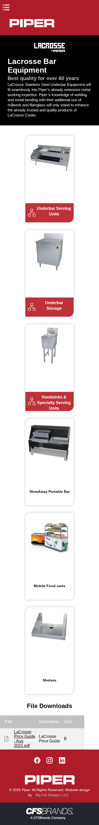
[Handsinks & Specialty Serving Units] (49, 346)
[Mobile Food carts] (49, 535)
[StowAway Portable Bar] (49, 440)
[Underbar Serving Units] (49, 157)
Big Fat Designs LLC (52, 795)
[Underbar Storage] (49, 252)
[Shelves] (49, 629)
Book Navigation (15, 7)
